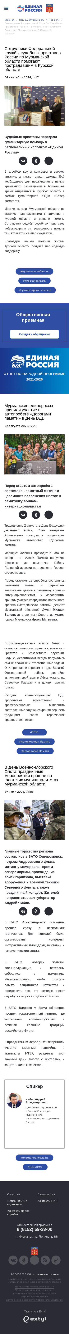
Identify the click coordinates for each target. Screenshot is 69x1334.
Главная (9, 19)
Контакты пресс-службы (18, 1212)
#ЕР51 (34, 732)
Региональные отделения (17, 1202)
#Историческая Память (34, 741)
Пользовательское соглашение (34, 1286)
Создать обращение (34, 334)
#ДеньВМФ (35, 1166)
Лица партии (46, 1194)
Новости (54, 19)
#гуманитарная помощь (35, 290)
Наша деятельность (31, 19)
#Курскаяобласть (34, 280)
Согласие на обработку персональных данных (34, 1299)
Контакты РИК (47, 1201)
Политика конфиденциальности (34, 1290)
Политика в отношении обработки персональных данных (34, 1295)
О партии (13, 1194)
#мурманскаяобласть (35, 271)
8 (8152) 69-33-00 (34, 1229)
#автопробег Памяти (35, 750)
